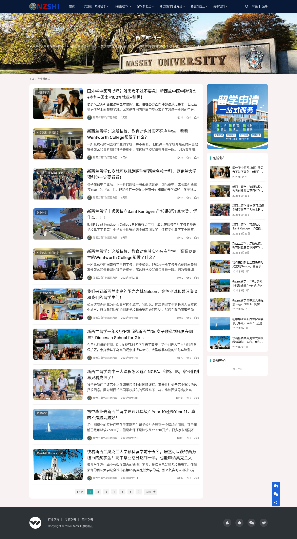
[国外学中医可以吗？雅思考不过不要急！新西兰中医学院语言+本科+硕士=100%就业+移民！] (58, 103)
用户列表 (87, 519)
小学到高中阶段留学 (93, 6)
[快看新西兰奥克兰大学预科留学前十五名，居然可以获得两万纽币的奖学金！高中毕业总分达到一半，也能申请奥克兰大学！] (58, 464)
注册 (265, 6)
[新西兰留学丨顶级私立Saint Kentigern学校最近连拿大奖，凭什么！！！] (58, 224)
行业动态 (53, 519)
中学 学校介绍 (44, 292)
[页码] (154, 491)
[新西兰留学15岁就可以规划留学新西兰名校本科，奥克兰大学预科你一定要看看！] (58, 183)
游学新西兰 (144, 6)
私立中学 (42, 332)
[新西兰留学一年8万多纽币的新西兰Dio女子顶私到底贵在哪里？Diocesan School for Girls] (58, 344)
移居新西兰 (198, 6)
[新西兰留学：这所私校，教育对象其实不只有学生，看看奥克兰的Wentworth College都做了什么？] (58, 264)
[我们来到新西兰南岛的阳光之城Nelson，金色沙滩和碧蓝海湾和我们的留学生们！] (58, 304)
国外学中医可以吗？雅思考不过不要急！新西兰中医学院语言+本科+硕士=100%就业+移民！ (141, 94)
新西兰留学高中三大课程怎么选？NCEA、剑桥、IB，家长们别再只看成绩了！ (143, 374)
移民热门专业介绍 (171, 6)
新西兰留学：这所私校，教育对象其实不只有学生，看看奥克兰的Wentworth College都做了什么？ (141, 254)
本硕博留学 (121, 6)
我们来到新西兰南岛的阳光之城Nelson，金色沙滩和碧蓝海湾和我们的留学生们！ (142, 294)
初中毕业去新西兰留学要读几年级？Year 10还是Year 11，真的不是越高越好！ (141, 414)
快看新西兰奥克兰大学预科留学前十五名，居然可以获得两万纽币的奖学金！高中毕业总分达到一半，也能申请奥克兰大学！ (141, 454)
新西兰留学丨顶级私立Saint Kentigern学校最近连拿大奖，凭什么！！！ (142, 214)
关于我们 (219, 6)
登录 (255, 6)
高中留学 (42, 373)
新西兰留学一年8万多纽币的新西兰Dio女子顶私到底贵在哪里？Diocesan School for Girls (140, 334)
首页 (72, 6)
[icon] (227, 523)
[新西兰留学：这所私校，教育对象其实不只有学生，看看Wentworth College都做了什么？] (58, 143)
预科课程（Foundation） (50, 172)
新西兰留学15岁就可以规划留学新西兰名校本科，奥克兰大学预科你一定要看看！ (141, 174)
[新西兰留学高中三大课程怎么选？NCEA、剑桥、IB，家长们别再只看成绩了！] (58, 384)
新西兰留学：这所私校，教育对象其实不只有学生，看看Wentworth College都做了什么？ (137, 134)
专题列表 (70, 519)
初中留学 (42, 212)
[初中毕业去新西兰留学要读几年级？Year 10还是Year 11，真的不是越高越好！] (58, 424)
